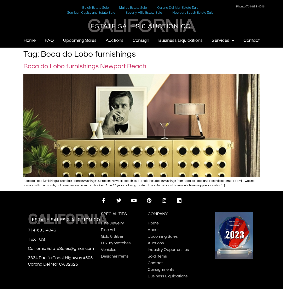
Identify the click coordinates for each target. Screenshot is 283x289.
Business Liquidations (180, 40)
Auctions (114, 40)
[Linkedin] (179, 200)
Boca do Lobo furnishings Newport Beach (84, 66)
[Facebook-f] (103, 200)
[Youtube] (133, 200)
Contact (251, 40)
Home (30, 40)
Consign (141, 40)
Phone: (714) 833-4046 (250, 6)
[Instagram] (164, 200)
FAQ (49, 40)
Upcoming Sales (80, 40)
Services (220, 40)
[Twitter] (118, 200)
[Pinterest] (149, 200)
